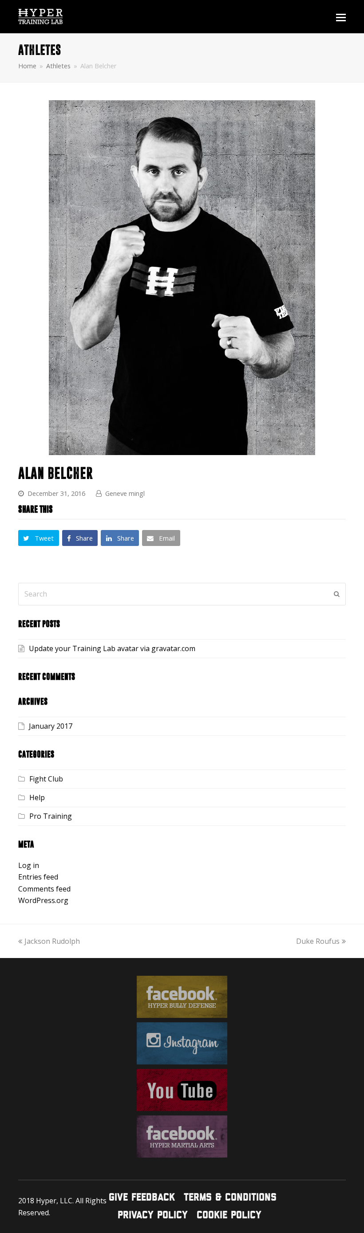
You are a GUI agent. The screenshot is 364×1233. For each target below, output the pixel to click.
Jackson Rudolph (52, 941)
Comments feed (44, 889)
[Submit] (337, 593)
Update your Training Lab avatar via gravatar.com (112, 648)
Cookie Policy (229, 1215)
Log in (28, 865)
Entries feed (38, 877)
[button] (341, 17)
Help (37, 797)
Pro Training (50, 816)
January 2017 (50, 726)
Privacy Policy (153, 1215)
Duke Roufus (318, 941)
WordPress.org (43, 900)
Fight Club (46, 779)
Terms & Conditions (230, 1197)
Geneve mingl (125, 493)
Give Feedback (142, 1197)
